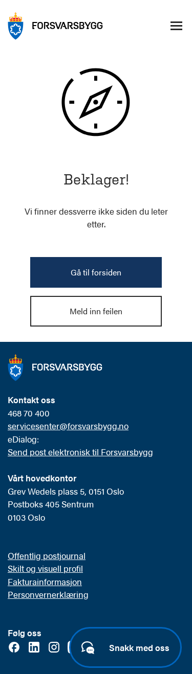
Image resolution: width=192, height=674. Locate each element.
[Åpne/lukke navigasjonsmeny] (176, 26)
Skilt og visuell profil (45, 568)
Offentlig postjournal (47, 555)
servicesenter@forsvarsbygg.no (68, 426)
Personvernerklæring (48, 594)
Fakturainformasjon (45, 581)
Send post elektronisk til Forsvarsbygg (80, 452)
